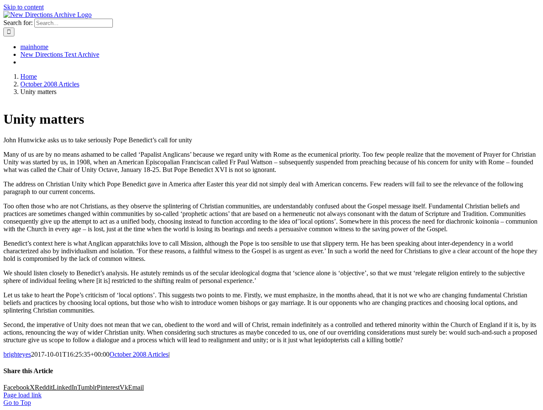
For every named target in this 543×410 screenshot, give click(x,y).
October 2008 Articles (138, 354)
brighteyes (17, 354)
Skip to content (23, 7)
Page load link (22, 395)
